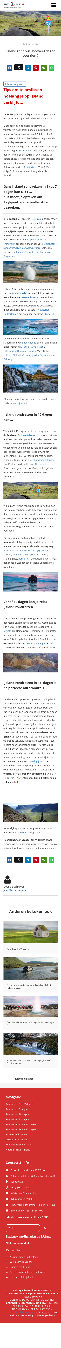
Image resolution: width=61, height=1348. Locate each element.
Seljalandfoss (49, 243)
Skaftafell (49, 313)
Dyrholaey (21, 247)
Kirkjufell (25, 346)
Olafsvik (17, 355)
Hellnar (7, 355)
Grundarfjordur (30, 355)
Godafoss (18, 554)
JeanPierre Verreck (14, 890)
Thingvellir (9, 243)
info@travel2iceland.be (23, 1193)
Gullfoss (39, 239)
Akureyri (28, 554)
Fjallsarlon (9, 313)
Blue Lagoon (25, 150)
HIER (24, 832)
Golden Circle (18, 293)
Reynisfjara (34, 247)
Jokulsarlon (44, 309)
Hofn (6, 550)
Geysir (30, 239)
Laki (5, 464)
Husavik (46, 550)
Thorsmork (41, 464)
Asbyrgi (37, 550)
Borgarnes (9, 256)
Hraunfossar (32, 252)
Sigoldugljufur (36, 761)
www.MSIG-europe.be (20, 1312)
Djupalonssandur (26, 351)
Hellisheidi (18, 252)
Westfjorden (19, 403)
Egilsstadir (15, 550)
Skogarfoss (9, 247)
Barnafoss (45, 252)
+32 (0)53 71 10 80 (20, 1187)
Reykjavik (29, 167)
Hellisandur (9, 351)
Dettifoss (27, 550)
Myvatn (7, 554)
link (16, 782)
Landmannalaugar (44, 460)
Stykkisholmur (48, 355)
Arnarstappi (37, 346)
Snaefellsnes (29, 297)
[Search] (45, 1228)
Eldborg (7, 359)
